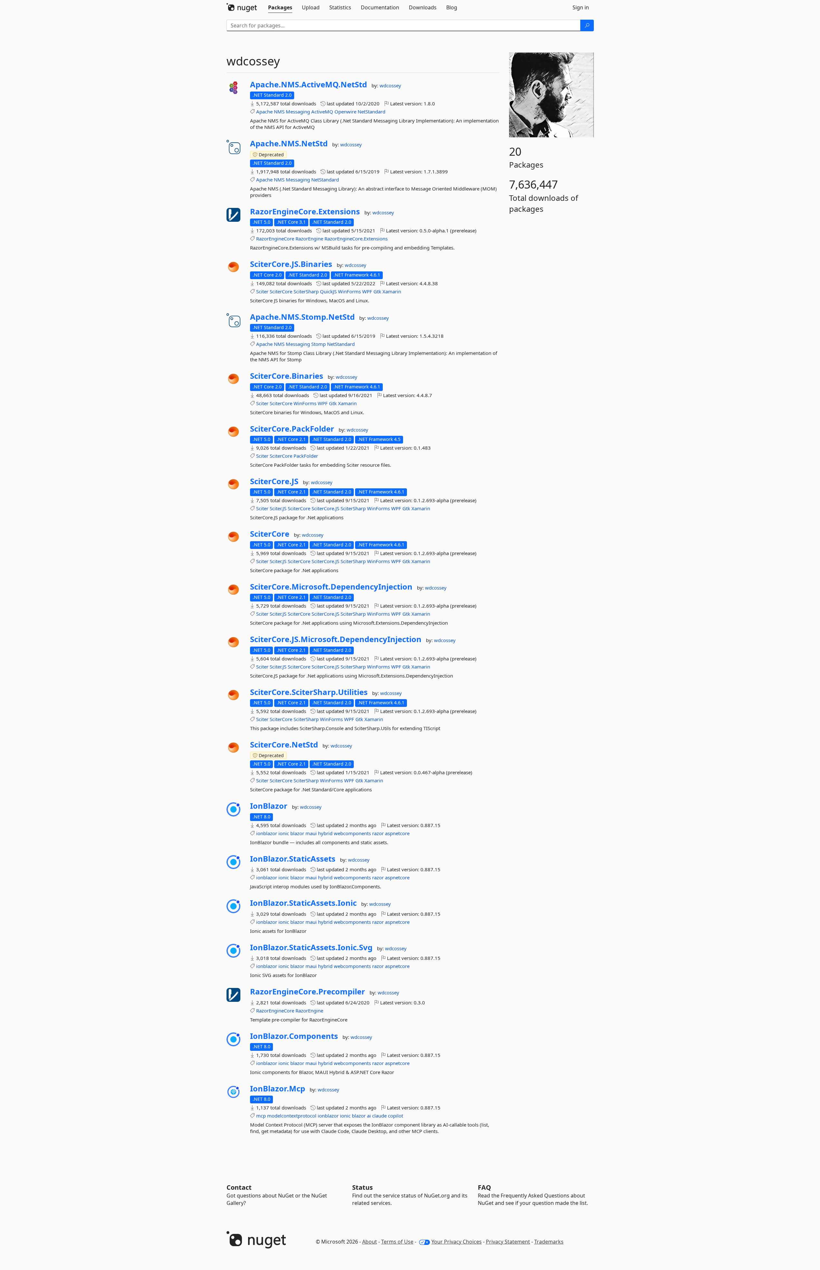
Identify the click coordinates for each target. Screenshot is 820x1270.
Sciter (262, 291)
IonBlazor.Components (294, 1036)
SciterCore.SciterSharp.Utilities (309, 692)
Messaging (298, 111)
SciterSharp (306, 291)
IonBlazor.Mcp (277, 1088)
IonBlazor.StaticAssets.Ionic (303, 902)
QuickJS (328, 291)
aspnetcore (397, 833)
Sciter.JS (278, 508)
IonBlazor (268, 805)
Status (362, 1187)
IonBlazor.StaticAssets (292, 858)
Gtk (377, 291)
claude (379, 1115)
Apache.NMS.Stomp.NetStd (302, 316)
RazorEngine (309, 238)
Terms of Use (397, 1241)
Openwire (345, 111)
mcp (261, 1115)
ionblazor (266, 833)
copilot (395, 1115)
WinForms (349, 291)
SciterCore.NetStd (284, 744)
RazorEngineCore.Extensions (305, 211)
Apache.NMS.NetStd (289, 143)
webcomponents (352, 833)
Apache (264, 111)
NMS (279, 111)
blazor (297, 833)
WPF (367, 291)
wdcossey (390, 85)
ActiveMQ (322, 111)
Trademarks (549, 1241)
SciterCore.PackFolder (292, 428)
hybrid (325, 833)
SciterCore (281, 291)
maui (311, 833)
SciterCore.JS (274, 481)
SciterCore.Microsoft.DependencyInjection (331, 586)
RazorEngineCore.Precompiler (307, 991)
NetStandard (371, 111)
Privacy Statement (508, 1241)
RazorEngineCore (275, 238)
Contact (239, 1187)
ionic (283, 833)
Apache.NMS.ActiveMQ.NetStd (308, 84)
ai (369, 1115)
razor (378, 833)
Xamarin (391, 291)
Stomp (318, 344)
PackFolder (306, 456)
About (369, 1241)
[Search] (587, 25)
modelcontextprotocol (291, 1115)
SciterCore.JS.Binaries (291, 264)
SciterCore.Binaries (286, 375)
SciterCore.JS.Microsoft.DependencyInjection (335, 639)
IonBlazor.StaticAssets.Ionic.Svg (311, 947)
